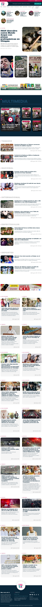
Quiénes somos (3, 0)
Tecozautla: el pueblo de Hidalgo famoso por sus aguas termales (20, 74)
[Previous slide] (2, 66)
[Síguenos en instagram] (38, 0)
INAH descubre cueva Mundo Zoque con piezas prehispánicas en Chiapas (10, 36)
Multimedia (5, 109)
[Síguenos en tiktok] (39, 0)
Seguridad (3, 436)
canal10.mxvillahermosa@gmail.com (21, 596)
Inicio (1, 6)
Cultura (23, 11)
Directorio (31, 596)
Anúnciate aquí (8, 0)
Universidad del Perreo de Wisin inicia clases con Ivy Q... (10, 21)
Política (21, 6)
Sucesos (4, 6)
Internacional (16, 6)
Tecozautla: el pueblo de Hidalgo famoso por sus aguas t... (10, 14)
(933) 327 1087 (16, 594)
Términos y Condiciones (34, 599)
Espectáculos (25, 6)
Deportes (30, 6)
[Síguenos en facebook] (36, 0)
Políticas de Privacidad (34, 598)
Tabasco (8, 6)
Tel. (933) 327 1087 (31, 0)
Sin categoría (4, 296)
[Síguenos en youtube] (35, 0)
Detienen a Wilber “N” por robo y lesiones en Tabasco (6, 74)
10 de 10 (9, 11)
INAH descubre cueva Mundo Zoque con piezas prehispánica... (23, 14)
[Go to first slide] (40, 66)
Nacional (12, 6)
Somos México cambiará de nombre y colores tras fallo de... (37, 14)
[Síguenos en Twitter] (40, 0)
